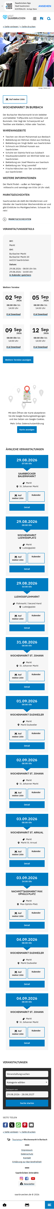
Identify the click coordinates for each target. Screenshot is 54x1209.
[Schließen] (2, 6)
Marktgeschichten (19, 219)
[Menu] (49, 1205)
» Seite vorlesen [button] (11, 26)
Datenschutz (27, 1154)
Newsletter (29, 1184)
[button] (40, 18)
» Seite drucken (28, 26)
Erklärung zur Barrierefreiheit (26, 1162)
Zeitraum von (12, 1089)
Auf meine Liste (17, 99)
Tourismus (17, 1139)
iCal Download (13, 314)
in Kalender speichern (20, 275)
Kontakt (27, 1158)
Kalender (36, 495)
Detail (27, 507)
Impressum (27, 1150)
